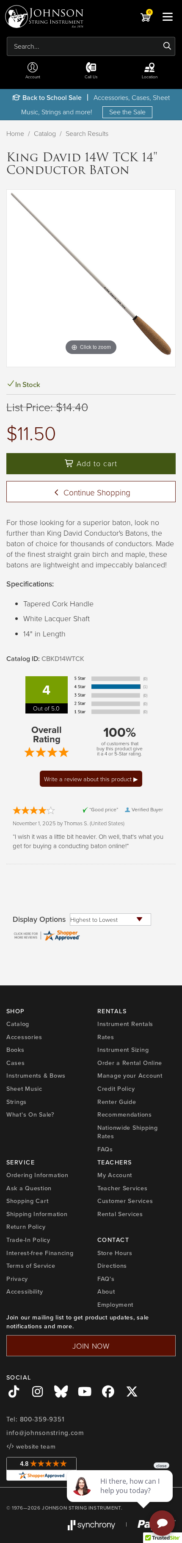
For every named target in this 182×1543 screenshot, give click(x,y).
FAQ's (106, 1278)
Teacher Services (122, 1188)
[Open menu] (167, 16)
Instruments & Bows (36, 1075)
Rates (105, 1037)
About (106, 1291)
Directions (112, 1265)
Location (149, 77)
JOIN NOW (91, 1346)
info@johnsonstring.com (45, 1433)
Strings (16, 1101)
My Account (114, 1175)
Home (15, 133)
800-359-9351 (42, 1419)
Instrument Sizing (123, 1049)
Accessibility (24, 1291)
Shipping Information (36, 1214)
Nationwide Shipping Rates (127, 1132)
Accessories (24, 1037)
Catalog (45, 133)
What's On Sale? (30, 1114)
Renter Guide (116, 1101)
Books (15, 1049)
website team (34, 1446)
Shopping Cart (27, 1201)
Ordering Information (37, 1175)
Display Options (39, 919)
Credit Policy (116, 1088)
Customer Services (125, 1201)
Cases (15, 1062)
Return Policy (25, 1226)
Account (32, 77)
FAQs (105, 1149)
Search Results (87, 133)
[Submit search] (167, 46)
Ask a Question (29, 1188)
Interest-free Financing (40, 1253)
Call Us (91, 77)
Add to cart (95, 463)
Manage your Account (130, 1075)
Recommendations (124, 1114)
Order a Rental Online (129, 1062)
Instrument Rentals (125, 1024)
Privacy (17, 1278)
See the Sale (127, 111)
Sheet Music (24, 1088)
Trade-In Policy (28, 1239)
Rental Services (120, 1214)
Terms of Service (30, 1265)
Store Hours (114, 1253)
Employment (115, 1304)
